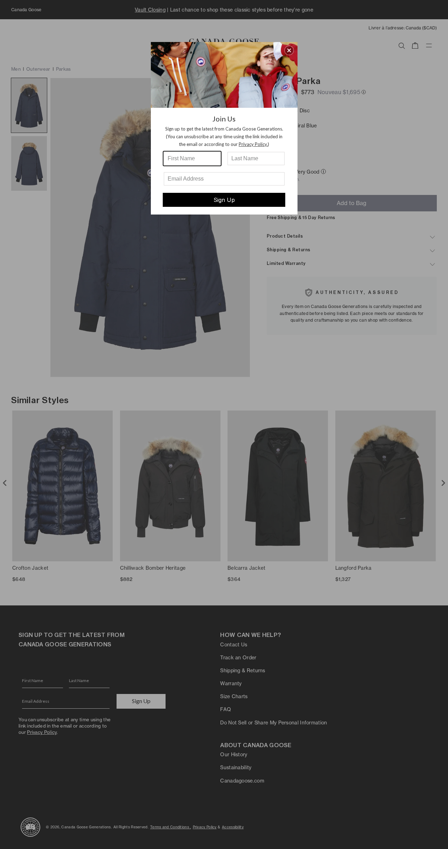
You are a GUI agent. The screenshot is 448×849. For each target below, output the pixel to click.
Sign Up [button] (224, 199)
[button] (289, 50)
